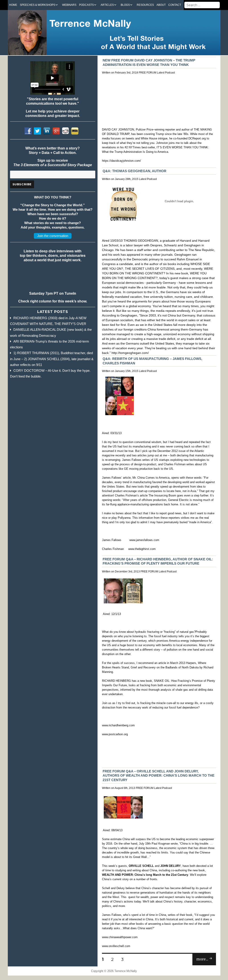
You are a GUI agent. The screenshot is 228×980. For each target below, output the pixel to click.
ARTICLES (107, 4)
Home (13, 4)
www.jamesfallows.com (144, 540)
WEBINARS (69, 4)
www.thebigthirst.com (142, 549)
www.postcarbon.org (115, 734)
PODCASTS (86, 4)
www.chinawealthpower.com (120, 937)
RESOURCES (145, 4)
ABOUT (161, 4)
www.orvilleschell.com (116, 946)
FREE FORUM (147, 72)
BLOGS (125, 4)
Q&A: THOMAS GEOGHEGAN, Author (134, 171)
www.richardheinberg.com (118, 725)
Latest (160, 72)
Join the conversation (52, 236)
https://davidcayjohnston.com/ (121, 160)
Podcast (170, 72)
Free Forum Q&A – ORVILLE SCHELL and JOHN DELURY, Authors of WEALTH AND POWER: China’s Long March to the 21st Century (158, 775)
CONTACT (174, 4)
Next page (200, 964)
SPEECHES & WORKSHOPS (37, 4)
